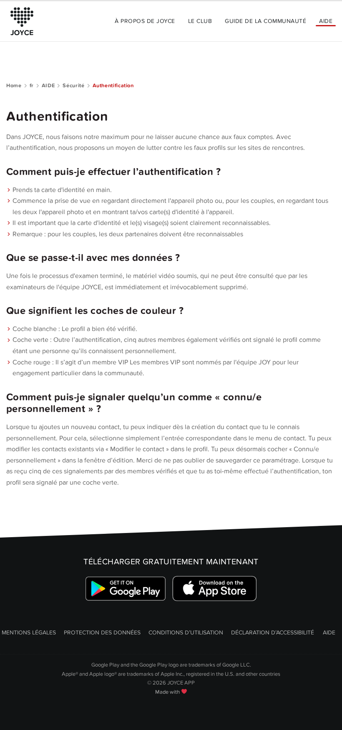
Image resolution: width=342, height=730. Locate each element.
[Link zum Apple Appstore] (214, 588)
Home (14, 85)
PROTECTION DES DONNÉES (102, 632)
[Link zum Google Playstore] (125, 588)
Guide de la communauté (265, 21)
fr (32, 85)
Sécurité (73, 85)
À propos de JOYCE (145, 21)
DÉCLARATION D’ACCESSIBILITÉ (272, 632)
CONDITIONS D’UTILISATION (185, 632)
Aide (325, 21)
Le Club (200, 21)
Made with (168, 692)
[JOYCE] (22, 21)
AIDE (48, 85)
